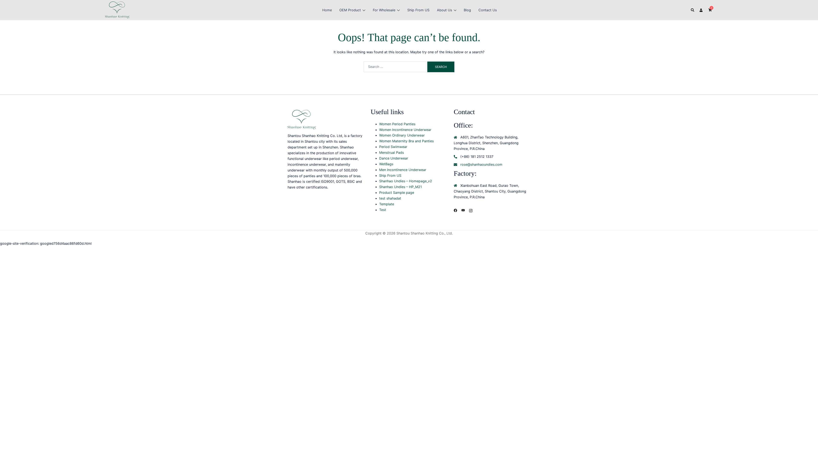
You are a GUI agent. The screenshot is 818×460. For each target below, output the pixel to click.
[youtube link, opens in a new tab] (463, 210)
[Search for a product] (692, 10)
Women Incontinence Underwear (405, 130)
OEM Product (350, 10)
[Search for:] (395, 66)
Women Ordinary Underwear (402, 135)
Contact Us (487, 10)
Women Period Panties (397, 124)
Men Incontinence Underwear (402, 170)
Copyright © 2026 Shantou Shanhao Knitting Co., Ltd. (409, 233)
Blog (467, 10)
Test (382, 210)
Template (386, 204)
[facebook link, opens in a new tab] (455, 210)
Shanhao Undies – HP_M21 (400, 187)
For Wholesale (384, 10)
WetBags (386, 164)
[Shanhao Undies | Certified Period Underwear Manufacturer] (117, 9)
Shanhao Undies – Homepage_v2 (405, 181)
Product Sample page (396, 192)
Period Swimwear (393, 147)
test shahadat (390, 198)
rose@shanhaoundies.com (481, 164)
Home (327, 10)
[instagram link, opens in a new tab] (470, 210)
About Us (444, 10)
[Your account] (701, 10)
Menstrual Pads (391, 152)
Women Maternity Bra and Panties (406, 141)
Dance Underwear (393, 158)
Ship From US (418, 10)
